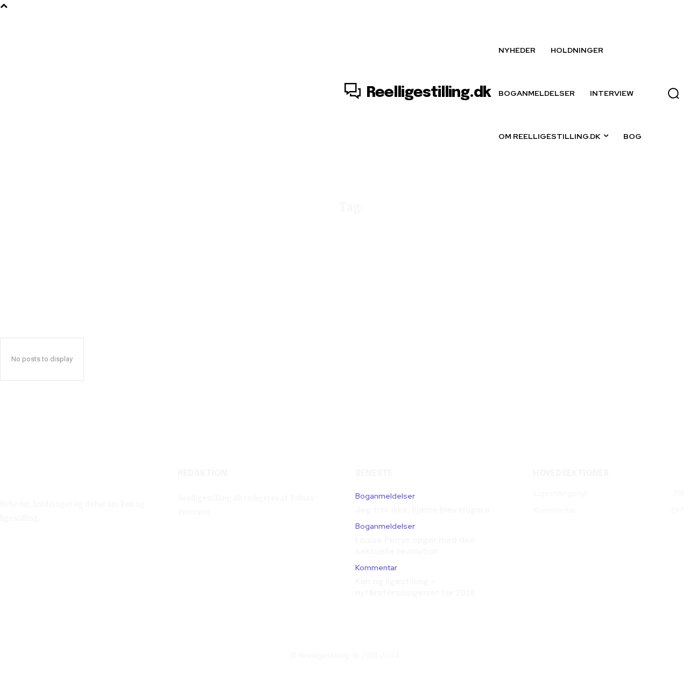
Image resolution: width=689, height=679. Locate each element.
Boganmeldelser (385, 496)
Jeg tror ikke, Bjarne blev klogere (422, 510)
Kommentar (376, 567)
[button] (673, 93)
